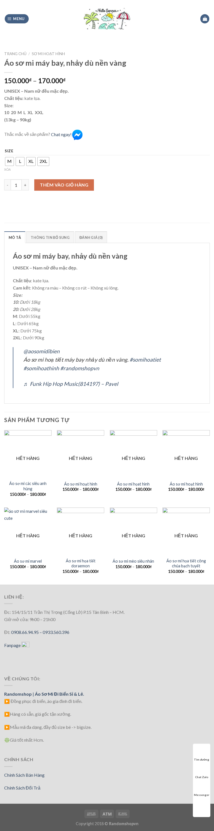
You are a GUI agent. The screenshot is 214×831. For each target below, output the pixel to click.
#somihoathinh (41, 368)
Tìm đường (201, 759)
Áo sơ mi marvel (28, 561)
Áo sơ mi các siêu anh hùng (28, 486)
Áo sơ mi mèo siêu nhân (133, 561)
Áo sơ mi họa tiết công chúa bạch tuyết (186, 563)
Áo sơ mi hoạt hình (80, 484)
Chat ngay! (61, 134)
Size (9, 151)
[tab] (14, 237)
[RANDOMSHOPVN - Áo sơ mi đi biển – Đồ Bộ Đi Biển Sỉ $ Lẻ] (107, 18)
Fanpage (12, 645)
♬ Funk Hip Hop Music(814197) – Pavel (70, 384)
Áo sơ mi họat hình (133, 484)
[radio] (9, 161)
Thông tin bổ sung (50, 237)
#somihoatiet (145, 359)
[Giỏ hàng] (204, 18)
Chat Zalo (201, 777)
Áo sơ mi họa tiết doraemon (81, 563)
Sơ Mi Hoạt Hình (48, 54)
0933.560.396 (56, 632)
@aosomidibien (41, 351)
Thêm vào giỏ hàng (64, 184)
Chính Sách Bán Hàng (24, 775)
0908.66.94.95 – (27, 632)
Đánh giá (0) (91, 237)
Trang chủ (15, 54)
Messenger (201, 794)
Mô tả (15, 237)
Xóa (7, 169)
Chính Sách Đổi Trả (22, 787)
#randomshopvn (79, 368)
